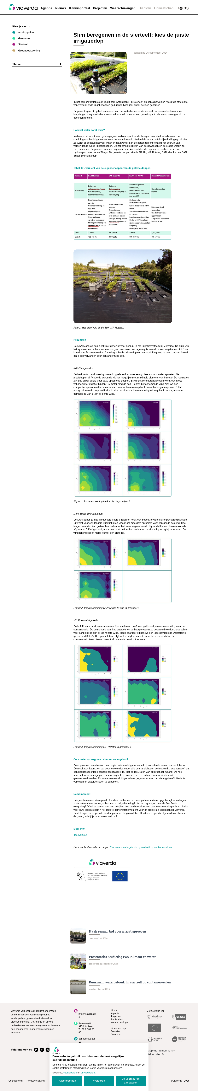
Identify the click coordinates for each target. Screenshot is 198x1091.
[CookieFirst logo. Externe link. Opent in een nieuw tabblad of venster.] (56, 1050)
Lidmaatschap (163, 8)
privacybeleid (88, 1072)
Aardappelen (26, 32)
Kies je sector (21, 26)
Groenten (24, 38)
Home (114, 1010)
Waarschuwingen (123, 8)
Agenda (46, 8)
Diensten (145, 8)
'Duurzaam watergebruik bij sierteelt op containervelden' (141, 847)
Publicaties (117, 1019)
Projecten (100, 8)
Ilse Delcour (80, 834)
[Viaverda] (23, 7)
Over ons (183, 8)
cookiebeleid (70, 1072)
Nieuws (60, 8)
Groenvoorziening (29, 50)
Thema (16, 64)
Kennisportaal (79, 8)
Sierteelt (23, 44)
